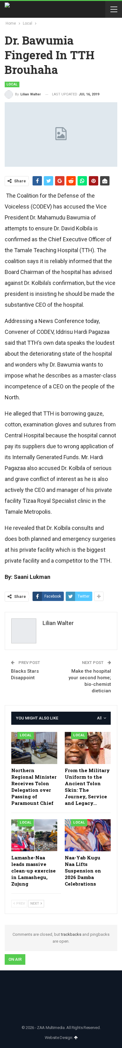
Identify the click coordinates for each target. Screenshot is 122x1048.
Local (12, 84)
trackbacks (71, 934)
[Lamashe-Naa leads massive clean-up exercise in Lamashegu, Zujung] (34, 835)
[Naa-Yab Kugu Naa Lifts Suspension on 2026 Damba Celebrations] (88, 835)
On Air (15, 959)
